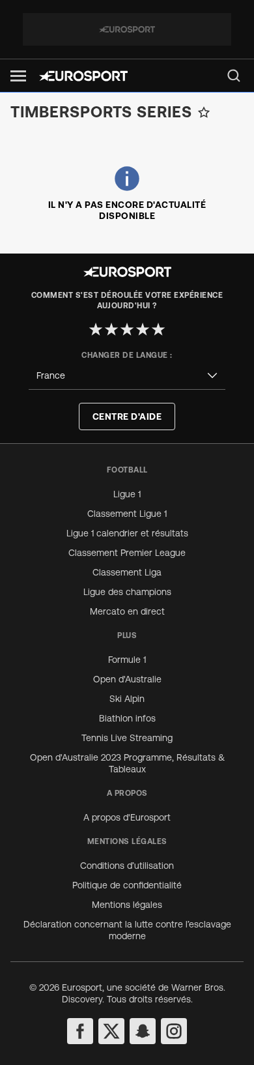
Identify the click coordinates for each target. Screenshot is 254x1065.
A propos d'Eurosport (127, 817)
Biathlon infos (127, 718)
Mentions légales (127, 904)
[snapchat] (143, 1031)
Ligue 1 (127, 494)
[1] (96, 329)
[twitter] (111, 1031)
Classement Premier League (127, 552)
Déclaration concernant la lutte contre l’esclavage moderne (127, 930)
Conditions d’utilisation (127, 865)
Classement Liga (127, 572)
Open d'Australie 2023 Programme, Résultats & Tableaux (127, 763)
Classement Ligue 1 (127, 513)
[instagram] (174, 1031)
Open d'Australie (127, 679)
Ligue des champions (127, 592)
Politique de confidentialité (127, 885)
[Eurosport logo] (83, 75)
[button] (18, 75)
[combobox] (127, 376)
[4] (142, 329)
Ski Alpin (127, 698)
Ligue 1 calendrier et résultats (127, 533)
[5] (158, 329)
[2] (111, 329)
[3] (127, 329)
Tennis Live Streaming (127, 738)
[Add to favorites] (203, 112)
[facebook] (80, 1031)
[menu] (234, 75)
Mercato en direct (127, 611)
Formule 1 (127, 659)
